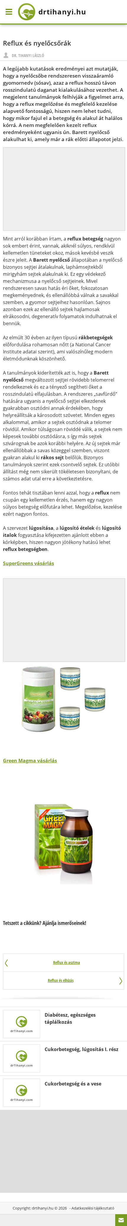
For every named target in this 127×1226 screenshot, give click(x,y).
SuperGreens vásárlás (28, 563)
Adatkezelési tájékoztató (92, 1208)
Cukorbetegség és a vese (73, 1083)
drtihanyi (62, 11)
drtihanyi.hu (42, 1208)
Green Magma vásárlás (30, 760)
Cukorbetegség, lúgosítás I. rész (81, 1049)
